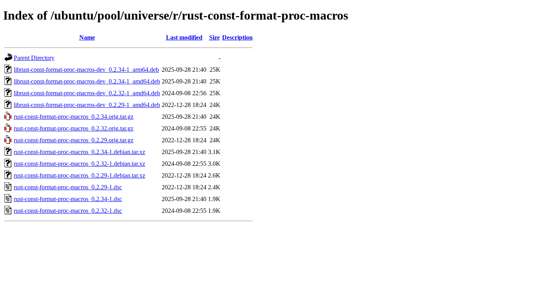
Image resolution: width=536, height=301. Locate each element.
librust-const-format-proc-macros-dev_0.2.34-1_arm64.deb (86, 69)
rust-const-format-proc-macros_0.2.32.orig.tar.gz (73, 128)
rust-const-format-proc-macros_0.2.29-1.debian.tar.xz (79, 175)
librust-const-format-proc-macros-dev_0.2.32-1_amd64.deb (87, 93)
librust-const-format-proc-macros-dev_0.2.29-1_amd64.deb (87, 105)
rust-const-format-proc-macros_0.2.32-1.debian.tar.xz (79, 163)
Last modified (184, 37)
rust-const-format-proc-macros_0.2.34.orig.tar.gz (73, 116)
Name (87, 37)
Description (237, 37)
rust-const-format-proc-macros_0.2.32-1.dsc (68, 210)
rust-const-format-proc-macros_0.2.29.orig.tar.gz (73, 140)
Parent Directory (34, 57)
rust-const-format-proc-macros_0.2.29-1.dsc (68, 187)
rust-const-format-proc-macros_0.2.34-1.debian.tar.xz (79, 152)
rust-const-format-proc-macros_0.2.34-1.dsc (68, 199)
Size (214, 37)
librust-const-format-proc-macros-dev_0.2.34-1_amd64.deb (87, 81)
